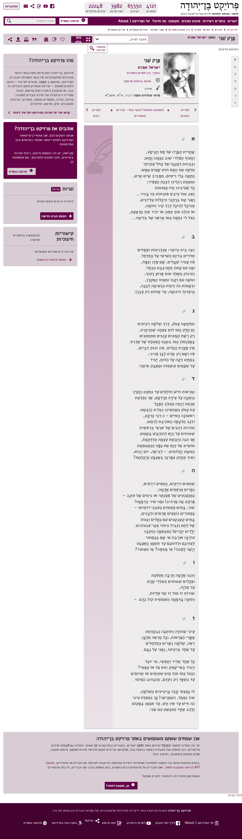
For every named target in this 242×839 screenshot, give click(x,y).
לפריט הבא (93, 112)
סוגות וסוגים (191, 21)
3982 (116, 6)
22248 (96, 6)
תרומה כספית (73, 20)
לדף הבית (235, 795)
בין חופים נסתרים (179, 30)
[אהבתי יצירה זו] (62, 39)
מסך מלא (83, 39)
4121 (151, 6)
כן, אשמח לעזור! (120, 785)
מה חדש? (159, 21)
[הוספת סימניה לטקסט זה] (54, 39)
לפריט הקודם (189, 112)
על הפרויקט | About (134, 21)
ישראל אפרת (202, 30)
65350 (135, 6)
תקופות (174, 21)
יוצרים (232, 21)
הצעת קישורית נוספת (54, 259)
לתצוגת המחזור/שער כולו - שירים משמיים (140, 112)
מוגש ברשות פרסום (137, 81)
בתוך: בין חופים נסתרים (143, 72)
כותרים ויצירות (214, 21)
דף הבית (232, 30)
